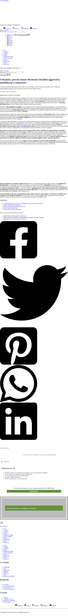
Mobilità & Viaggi (8, 56)
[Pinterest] (34, 346)
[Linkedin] (34, 421)
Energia (11, 42)
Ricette (5, 59)
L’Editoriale (6, 567)
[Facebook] (34, 240)
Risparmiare (6, 61)
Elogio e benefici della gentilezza (12, 205)
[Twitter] (34, 293)
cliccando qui (22, 216)
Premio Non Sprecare (9, 576)
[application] (15, 35)
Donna (5, 55)
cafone (59, 99)
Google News (15, 217)
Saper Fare (6, 64)
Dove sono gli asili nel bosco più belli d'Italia (16, 475)
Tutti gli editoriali (4, 461)
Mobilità (5, 571)
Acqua (10, 37)
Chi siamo (6, 584)
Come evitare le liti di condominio (12, 209)
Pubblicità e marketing (9, 600)
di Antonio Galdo (4, 448)
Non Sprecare (3, 526)
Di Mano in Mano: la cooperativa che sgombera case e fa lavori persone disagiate (26, 472)
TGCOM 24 (26, 25)
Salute (10, 43)
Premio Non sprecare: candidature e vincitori (21, 508)
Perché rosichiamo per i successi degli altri (16, 478)
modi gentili (23, 124)
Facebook (11, 219)
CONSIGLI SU (9, 35)
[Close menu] (1, 522)
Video (4, 574)
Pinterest (23, 219)
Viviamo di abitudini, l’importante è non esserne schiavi (36, 454)
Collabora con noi (8, 599)
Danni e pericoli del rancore (10, 208)
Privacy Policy (7, 602)
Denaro (11, 40)
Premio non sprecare (6, 495)
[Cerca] (23, 32)
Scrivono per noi (7, 587)
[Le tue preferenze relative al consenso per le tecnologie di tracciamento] (1, 462)
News (4, 50)
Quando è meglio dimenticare (12, 477)
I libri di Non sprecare (9, 589)
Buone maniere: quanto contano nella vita (14, 206)
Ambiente (5, 52)
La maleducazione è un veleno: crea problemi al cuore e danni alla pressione (23, 203)
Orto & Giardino (7, 58)
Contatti (5, 597)
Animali (5, 53)
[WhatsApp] (34, 384)
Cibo (10, 38)
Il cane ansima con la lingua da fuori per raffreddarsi (18, 474)
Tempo (10, 45)
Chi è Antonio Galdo (8, 586)
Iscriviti (34, 491)
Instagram (17, 219)
